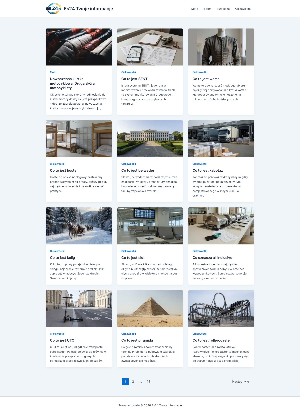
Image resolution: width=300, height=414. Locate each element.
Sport (207, 8)
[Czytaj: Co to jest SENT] (150, 46)
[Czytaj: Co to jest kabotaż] (221, 138)
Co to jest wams (206, 79)
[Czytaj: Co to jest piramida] (150, 308)
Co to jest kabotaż (208, 170)
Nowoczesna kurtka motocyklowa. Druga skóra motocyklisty (72, 83)
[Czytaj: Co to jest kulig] (79, 225)
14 (148, 381)
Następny (241, 381)
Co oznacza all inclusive (212, 258)
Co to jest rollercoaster (212, 340)
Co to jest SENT (134, 79)
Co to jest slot (133, 258)
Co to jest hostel (63, 170)
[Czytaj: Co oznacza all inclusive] (221, 225)
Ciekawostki (243, 8)
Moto (194, 8)
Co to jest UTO (62, 340)
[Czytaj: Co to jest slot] (150, 225)
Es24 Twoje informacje (88, 8)
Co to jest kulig (62, 258)
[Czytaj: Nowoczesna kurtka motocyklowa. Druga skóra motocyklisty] (79, 46)
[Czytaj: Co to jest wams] (221, 46)
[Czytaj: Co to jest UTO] (79, 308)
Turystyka (223, 8)
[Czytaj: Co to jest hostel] (79, 138)
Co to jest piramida (137, 340)
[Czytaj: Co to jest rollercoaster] (221, 308)
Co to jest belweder (137, 170)
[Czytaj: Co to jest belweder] (150, 138)
